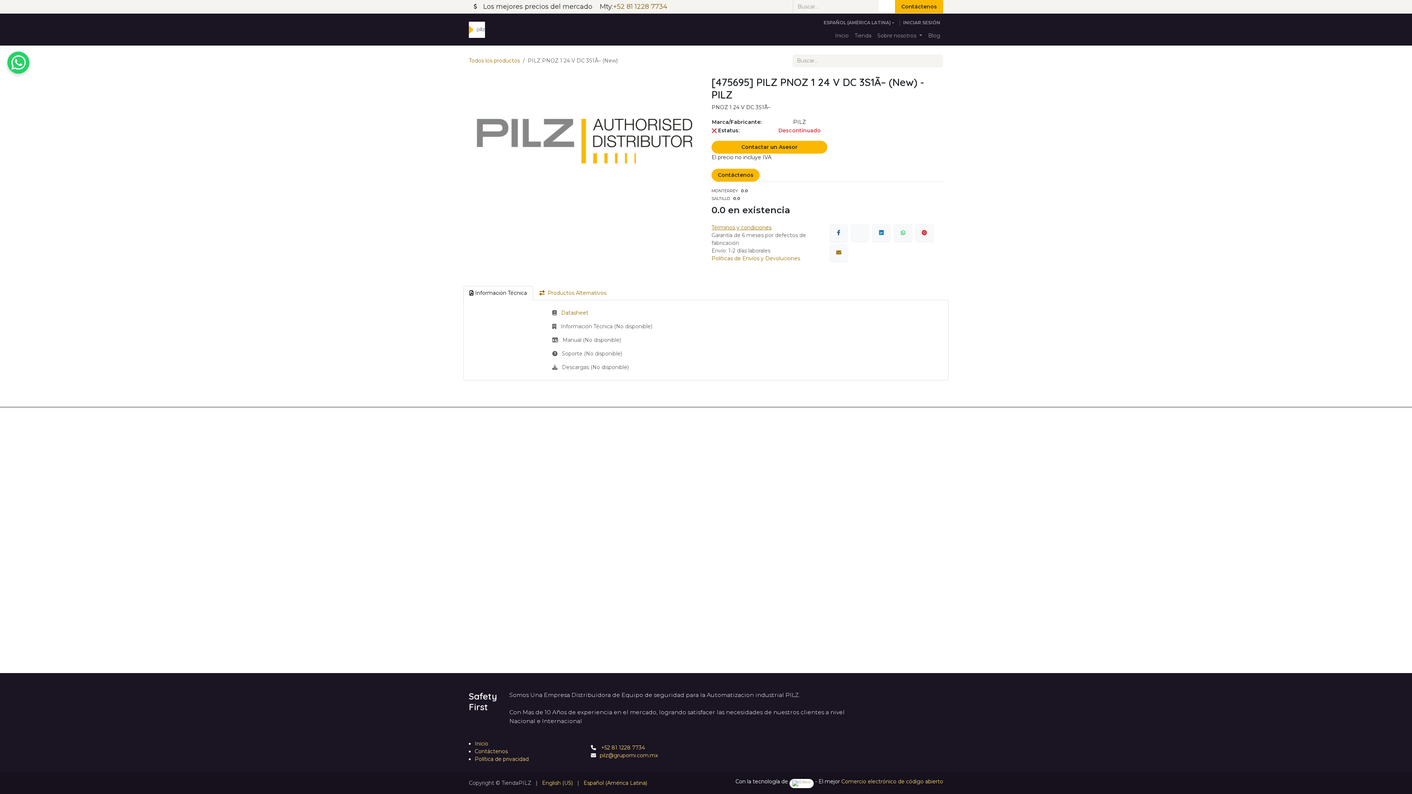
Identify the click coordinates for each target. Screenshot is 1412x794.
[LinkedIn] (881, 233)
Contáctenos (919, 6)
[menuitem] (842, 36)
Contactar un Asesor (769, 147)
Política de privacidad (502, 759)
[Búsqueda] (886, 6)
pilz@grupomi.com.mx (629, 755)
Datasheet (574, 313)
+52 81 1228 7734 (622, 747)
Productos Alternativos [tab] (577, 293)
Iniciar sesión (921, 22)
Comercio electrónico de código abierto (892, 781)
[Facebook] (839, 233)
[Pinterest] (924, 233)
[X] (860, 233)
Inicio (481, 743)
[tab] (498, 293)
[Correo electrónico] (839, 252)
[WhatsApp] (903, 233)
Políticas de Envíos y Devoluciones (756, 258)
